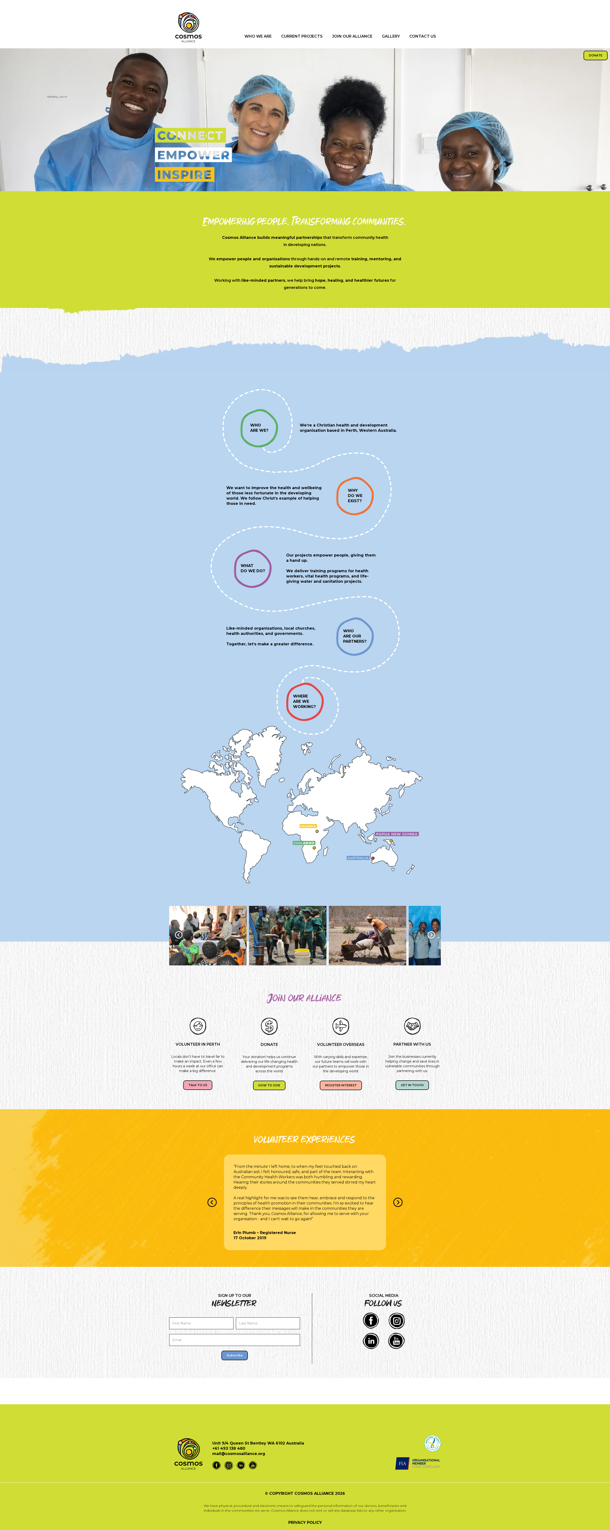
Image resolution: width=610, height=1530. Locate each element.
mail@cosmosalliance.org (238, 1453)
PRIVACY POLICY (305, 1522)
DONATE (595, 55)
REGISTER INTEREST (341, 1085)
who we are (258, 36)
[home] (188, 29)
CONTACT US (422, 36)
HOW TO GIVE (269, 1085)
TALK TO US (197, 1085)
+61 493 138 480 (228, 1448)
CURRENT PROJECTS (302, 36)
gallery (391, 36)
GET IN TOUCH (412, 1085)
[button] (178, 935)
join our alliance (352, 36)
